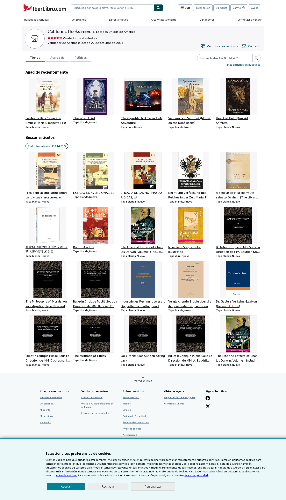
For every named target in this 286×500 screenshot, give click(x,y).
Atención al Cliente (174, 403)
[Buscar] (158, 7)
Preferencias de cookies (173, 471)
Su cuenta (221, 7)
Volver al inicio (143, 380)
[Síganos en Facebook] (207, 398)
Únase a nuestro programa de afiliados (97, 405)
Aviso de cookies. (66, 475)
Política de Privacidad (134, 416)
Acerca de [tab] (57, 57)
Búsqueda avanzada (36, 19)
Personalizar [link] (153, 486)
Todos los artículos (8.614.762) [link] (47, 146)
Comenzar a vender (250, 19)
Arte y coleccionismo (163, 19)
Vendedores (207, 19)
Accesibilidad (130, 434)
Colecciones (79, 19)
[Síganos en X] (207, 406)
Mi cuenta (45, 409)
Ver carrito (45, 422)
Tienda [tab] (35, 57)
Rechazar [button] (108, 486)
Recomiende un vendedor (95, 413)
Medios (127, 403)
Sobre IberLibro (131, 397)
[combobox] (112, 7)
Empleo (127, 409)
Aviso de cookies (132, 428)
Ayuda (254, 7)
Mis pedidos (46, 416)
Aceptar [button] (66, 486)
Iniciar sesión (203, 7)
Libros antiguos (118, 19)
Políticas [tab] (81, 57)
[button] (256, 58)
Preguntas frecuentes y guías (179, 397)
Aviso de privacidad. (196, 475)
